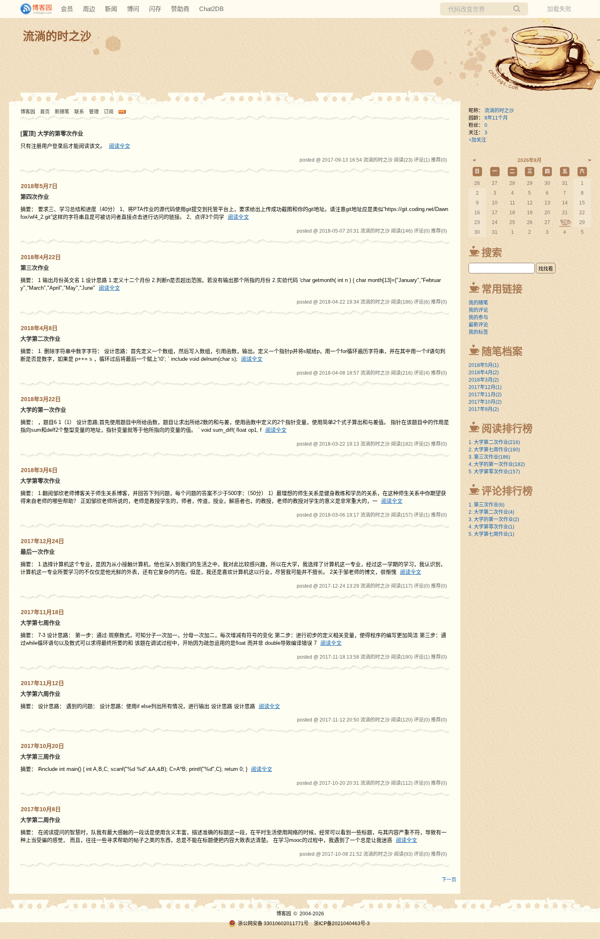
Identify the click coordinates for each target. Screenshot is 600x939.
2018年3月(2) (484, 380)
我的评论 (478, 310)
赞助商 (180, 8)
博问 (133, 8)
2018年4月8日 (39, 328)
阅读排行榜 (507, 428)
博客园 (27, 112)
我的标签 (478, 332)
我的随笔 (478, 303)
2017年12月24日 (42, 541)
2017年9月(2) (484, 409)
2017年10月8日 (41, 809)
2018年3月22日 (41, 399)
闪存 (155, 8)
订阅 (108, 112)
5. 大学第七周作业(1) (491, 534)
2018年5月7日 (39, 186)
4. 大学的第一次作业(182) (497, 464)
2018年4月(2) (484, 372)
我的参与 (478, 317)
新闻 (111, 8)
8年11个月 (496, 118)
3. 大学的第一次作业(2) (494, 519)
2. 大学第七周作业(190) (494, 450)
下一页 (449, 880)
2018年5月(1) (484, 365)
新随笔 (62, 112)
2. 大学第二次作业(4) (491, 512)
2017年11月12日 (42, 683)
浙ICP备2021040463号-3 (342, 923)
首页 (45, 112)
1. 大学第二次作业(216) (494, 442)
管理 (94, 112)
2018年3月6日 (39, 470)
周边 (89, 8)
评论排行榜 (507, 491)
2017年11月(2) (485, 394)
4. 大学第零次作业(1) (491, 527)
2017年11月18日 (42, 612)
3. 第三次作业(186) (489, 457)
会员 (67, 8)
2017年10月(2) (485, 402)
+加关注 (477, 140)
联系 (79, 112)
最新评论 (478, 325)
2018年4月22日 (41, 257)
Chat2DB (211, 8)
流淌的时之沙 (57, 36)
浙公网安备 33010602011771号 (273, 923)
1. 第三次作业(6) (486, 505)
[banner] (32, 9)
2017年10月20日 (42, 746)
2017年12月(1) (485, 387)
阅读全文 (119, 146)
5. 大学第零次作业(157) (494, 472)
